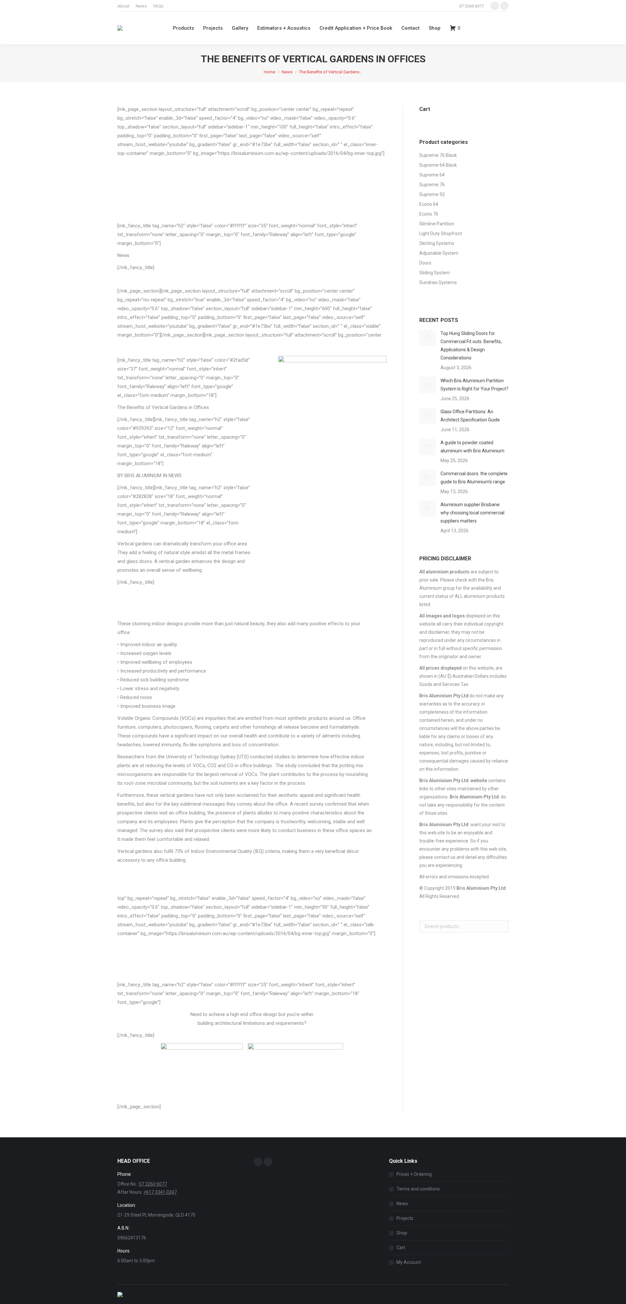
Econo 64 (428, 204)
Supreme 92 (432, 194)
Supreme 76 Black (438, 155)
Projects (404, 1218)
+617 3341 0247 (160, 1192)
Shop (401, 1233)
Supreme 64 (432, 174)
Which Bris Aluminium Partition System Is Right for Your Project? (474, 384)
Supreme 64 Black (438, 165)
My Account (408, 1262)
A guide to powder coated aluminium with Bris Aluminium (472, 446)
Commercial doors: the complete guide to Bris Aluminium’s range (474, 477)
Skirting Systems (436, 243)
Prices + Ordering (414, 1174)
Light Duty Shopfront (440, 233)
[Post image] (427, 337)
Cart (400, 1247)
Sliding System (434, 272)
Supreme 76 (432, 184)
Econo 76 (428, 214)
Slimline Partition (436, 223)
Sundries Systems (438, 282)
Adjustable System (438, 253)
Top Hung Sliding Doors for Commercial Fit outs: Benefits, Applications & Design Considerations (471, 345)
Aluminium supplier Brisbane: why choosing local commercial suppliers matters (472, 512)
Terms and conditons (418, 1188)
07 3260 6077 (471, 6)
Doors (425, 262)
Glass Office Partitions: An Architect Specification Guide (470, 415)
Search (502, 926)
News (402, 1203)
